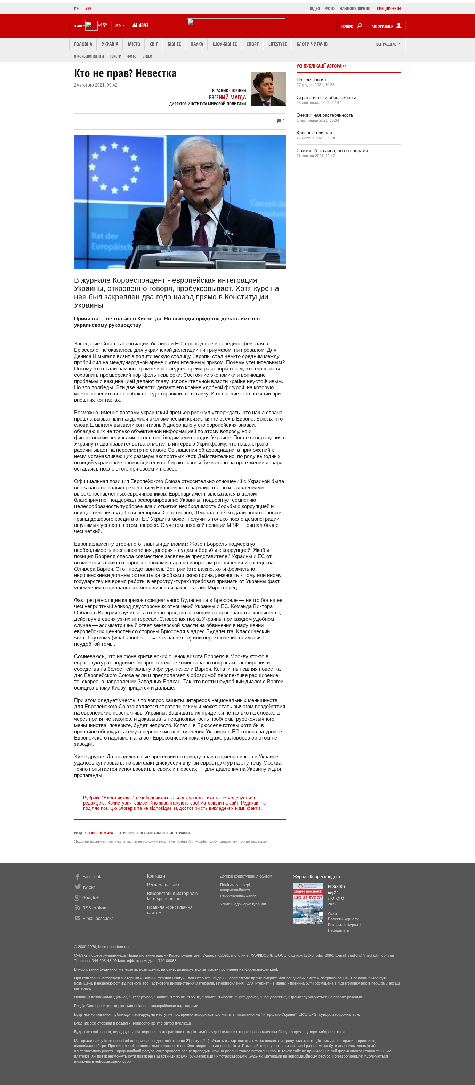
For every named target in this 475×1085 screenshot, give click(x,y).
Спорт (253, 44)
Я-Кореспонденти (89, 56)
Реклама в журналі (344, 925)
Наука (197, 44)
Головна (83, 44)
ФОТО (330, 8)
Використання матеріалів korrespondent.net (172, 896)
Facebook (91, 876)
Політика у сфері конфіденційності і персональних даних (238, 890)
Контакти (156, 876)
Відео (147, 56)
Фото (132, 56)
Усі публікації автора (319, 66)
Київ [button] (78, 25)
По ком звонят (312, 79)
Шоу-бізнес (225, 44)
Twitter (88, 887)
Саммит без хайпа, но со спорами (332, 150)
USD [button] (118, 25)
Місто (134, 44)
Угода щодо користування (243, 904)
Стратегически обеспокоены (326, 97)
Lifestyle (277, 44)
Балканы (153, 832)
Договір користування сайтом (246, 876)
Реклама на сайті (164, 884)
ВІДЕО (315, 8)
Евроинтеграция (176, 832)
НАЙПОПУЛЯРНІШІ (356, 8)
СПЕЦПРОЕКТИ (389, 8)
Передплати (338, 930)
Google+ (90, 897)
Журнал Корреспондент (317, 876)
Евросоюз (136, 832)
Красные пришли (314, 133)
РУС (77, 8)
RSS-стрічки (94, 908)
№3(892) (336, 886)
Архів (332, 913)
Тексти (115, 56)
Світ (154, 44)
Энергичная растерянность (325, 115)
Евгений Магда (227, 97)
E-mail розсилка (98, 918)
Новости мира (100, 832)
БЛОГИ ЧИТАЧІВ (312, 44)
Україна (110, 44)
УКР (89, 8)
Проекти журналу (343, 919)
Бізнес (174, 44)
